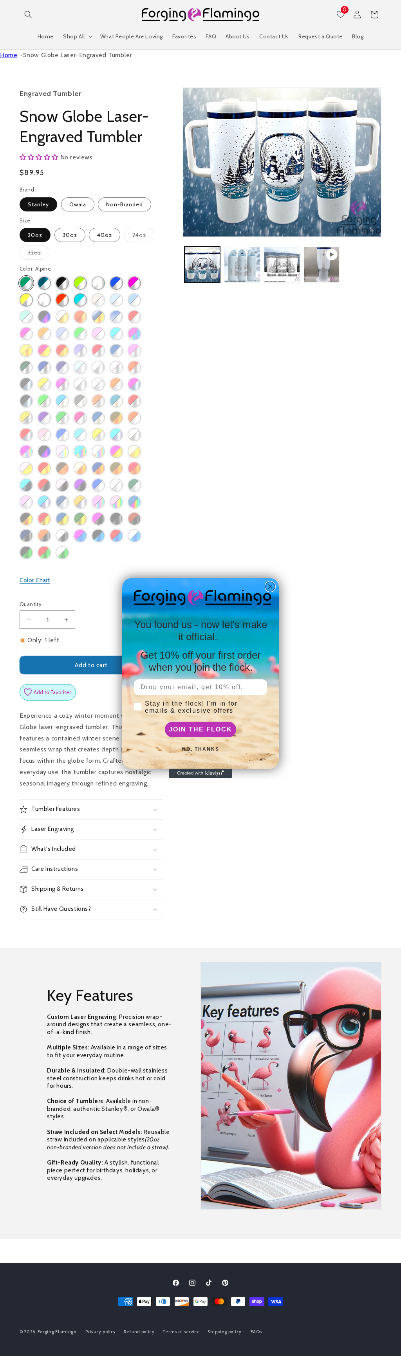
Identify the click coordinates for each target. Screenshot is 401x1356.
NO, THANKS (200, 749)
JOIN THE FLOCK (200, 729)
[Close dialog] (270, 586)
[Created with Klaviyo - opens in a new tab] (200, 773)
